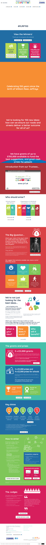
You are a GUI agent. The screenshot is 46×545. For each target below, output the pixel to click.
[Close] (45, 543)
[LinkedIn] (15, 538)
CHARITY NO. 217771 (26, 527)
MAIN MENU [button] (5, 2)
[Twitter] (17, 538)
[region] (23, 357)
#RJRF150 (23, 26)
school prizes (31, 462)
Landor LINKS (29, 539)
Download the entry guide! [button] (10, 445)
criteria (35, 462)
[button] (1, 2)
